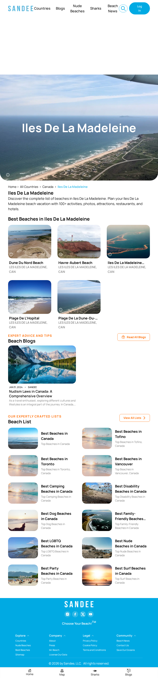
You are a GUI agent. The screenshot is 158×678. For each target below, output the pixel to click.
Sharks (95, 8)
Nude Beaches (77, 8)
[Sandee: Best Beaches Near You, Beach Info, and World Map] (20, 8)
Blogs (60, 8)
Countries (42, 8)
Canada (47, 187)
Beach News (113, 8)
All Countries (29, 187)
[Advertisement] (79, 46)
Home (12, 187)
